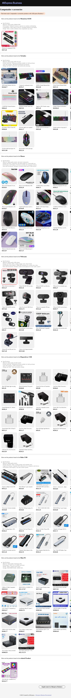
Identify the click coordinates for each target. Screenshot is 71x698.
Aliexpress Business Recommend (43, 695)
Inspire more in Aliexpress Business (52, 687)
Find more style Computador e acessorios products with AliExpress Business (22, 13)
